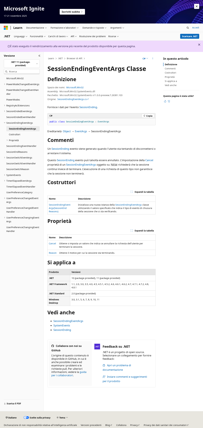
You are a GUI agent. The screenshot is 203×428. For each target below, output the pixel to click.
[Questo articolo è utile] (165, 101)
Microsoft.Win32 (75, 87)
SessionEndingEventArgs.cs (72, 99)
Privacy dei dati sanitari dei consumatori (165, 425)
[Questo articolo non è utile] (169, 101)
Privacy (134, 425)
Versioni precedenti (91, 425)
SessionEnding (88, 107)
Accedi (195, 27)
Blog (107, 425)
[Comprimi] (39, 55)
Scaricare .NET (189, 36)
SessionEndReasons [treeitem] (16, 151)
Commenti (170, 68)
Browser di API (74, 58)
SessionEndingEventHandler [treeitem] (21, 145)
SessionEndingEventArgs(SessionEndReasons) (59, 208)
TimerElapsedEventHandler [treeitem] (20, 186)
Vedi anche (171, 85)
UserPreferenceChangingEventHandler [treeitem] (22, 229)
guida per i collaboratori (68, 373)
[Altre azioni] (153, 58)
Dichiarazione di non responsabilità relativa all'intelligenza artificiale (40, 425)
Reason (53, 252)
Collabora (121, 425)
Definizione (171, 64)
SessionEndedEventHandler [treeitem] (21, 117)
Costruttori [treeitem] (14, 134)
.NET (60, 58)
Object (67, 131)
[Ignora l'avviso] (196, 6)
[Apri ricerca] (188, 28)
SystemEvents (61, 325)
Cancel (149, 160)
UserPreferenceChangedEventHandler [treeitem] (22, 209)
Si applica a (171, 81)
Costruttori (170, 72)
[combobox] (22, 63)
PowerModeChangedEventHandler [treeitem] (22, 91)
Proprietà (170, 76)
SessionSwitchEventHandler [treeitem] (21, 163)
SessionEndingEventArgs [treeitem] (22, 128)
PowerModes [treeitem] (13, 99)
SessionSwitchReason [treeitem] (17, 169)
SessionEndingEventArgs (81, 164)
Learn (51, 58)
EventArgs (81, 131)
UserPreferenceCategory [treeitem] (19, 192)
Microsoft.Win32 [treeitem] (15, 78)
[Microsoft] (6, 28)
